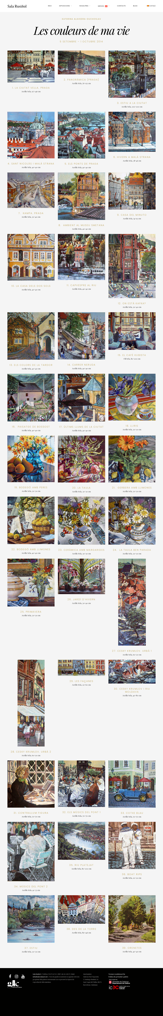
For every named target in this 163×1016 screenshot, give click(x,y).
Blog (135, 6)
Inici (50, 6)
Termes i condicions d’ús (116, 974)
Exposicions (64, 6)
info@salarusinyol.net (40, 977)
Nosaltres (84, 6)
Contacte (121, 6)
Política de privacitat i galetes (118, 977)
